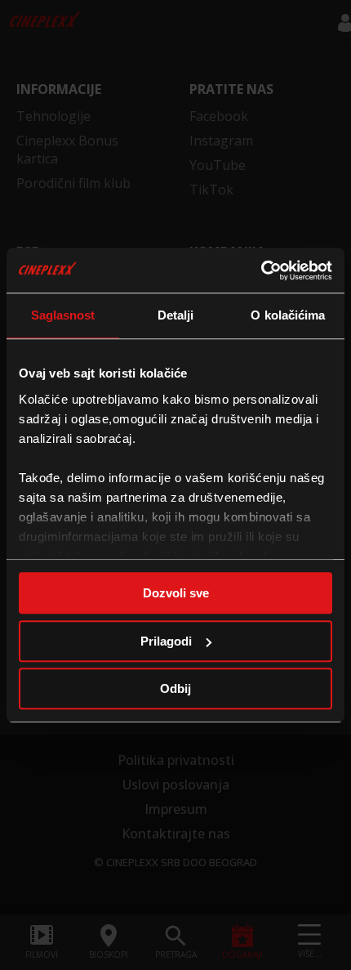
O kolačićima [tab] (288, 315)
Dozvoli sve (176, 593)
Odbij (175, 688)
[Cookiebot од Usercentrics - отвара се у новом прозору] (260, 270)
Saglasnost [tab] (63, 315)
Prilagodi (166, 641)
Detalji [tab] (176, 315)
